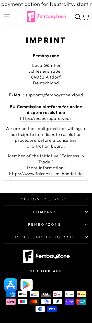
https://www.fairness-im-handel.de (46, 173)
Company (45, 212)
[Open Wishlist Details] (71, 17)
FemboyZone (44, 224)
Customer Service (45, 199)
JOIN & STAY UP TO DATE (44, 237)
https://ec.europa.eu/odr (46, 118)
